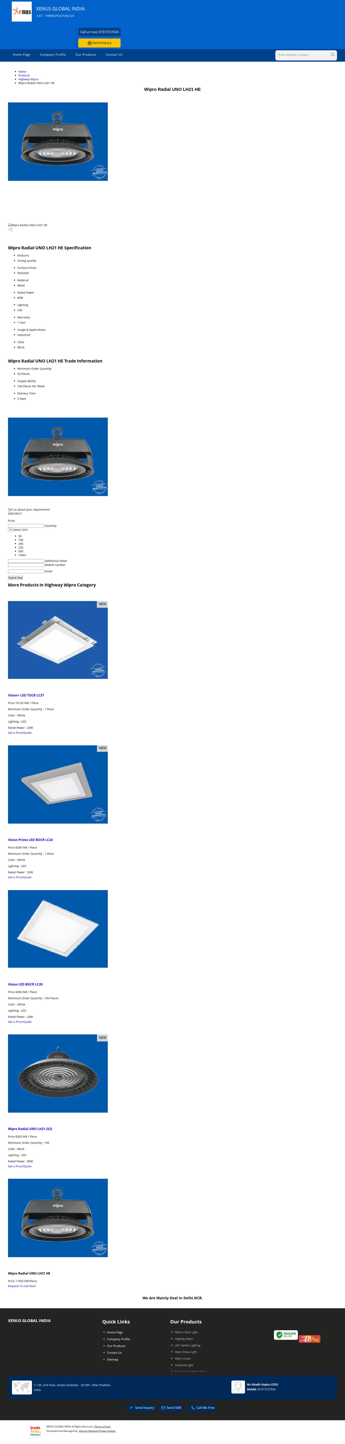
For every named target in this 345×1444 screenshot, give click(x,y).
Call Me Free (205, 1407)
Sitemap (112, 1359)
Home (22, 71)
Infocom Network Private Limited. (97, 1431)
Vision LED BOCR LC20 (25, 984)
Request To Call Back (22, 1286)
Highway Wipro (28, 79)
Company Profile (53, 54)
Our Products (85, 54)
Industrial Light (184, 1365)
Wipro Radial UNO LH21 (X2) (30, 1129)
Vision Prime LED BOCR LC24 (30, 840)
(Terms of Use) (102, 1426)
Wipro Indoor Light (186, 1332)
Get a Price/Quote (20, 733)
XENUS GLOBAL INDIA (60, 11)
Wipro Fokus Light (186, 1352)
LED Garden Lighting (187, 1345)
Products (24, 75)
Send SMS (174, 1407)
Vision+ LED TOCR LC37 (26, 695)
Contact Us (114, 54)
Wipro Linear (182, 1358)
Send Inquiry (101, 43)
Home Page (21, 54)
